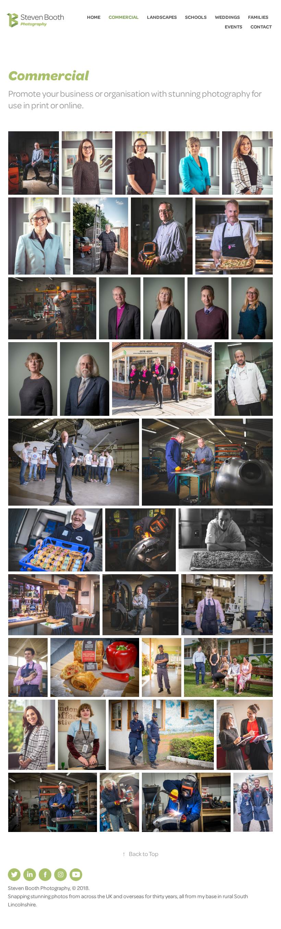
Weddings (227, 17)
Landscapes (162, 17)
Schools (196, 17)
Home (93, 17)
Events (233, 26)
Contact (261, 26)
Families (258, 17)
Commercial (124, 17)
